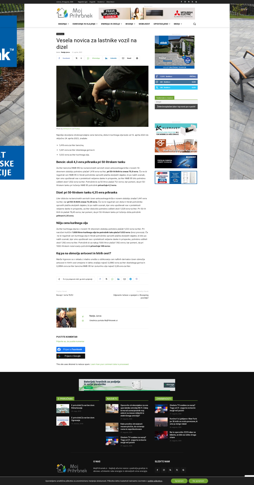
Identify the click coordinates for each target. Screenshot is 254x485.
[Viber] (136, 279)
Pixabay (77, 129)
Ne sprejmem (198, 481)
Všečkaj (193, 76)
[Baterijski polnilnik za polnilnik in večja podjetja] (127, 385)
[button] (194, 24)
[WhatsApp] (112, 279)
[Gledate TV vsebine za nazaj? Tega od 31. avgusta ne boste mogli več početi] (112, 440)
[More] (137, 58)
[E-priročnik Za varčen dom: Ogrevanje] (62, 421)
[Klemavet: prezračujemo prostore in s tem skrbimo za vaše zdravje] (176, 138)
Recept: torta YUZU (64, 295)
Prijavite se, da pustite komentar (70, 341)
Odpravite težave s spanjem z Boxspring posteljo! (130, 296)
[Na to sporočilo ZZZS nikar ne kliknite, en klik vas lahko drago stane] (161, 435)
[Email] (124, 279)
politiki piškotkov (155, 481)
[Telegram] (130, 279)
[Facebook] (181, 1)
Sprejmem (179, 481)
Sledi (194, 82)
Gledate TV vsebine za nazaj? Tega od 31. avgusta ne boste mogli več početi (133, 440)
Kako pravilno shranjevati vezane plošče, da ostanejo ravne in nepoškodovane (132, 426)
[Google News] (196, 1)
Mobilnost (60, 34)
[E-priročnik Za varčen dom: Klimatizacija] (62, 408)
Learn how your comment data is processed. (110, 364)
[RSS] (188, 1)
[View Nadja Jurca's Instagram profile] (82, 321)
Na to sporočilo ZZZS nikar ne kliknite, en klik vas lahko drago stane (183, 434)
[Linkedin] (118, 279)
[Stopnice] (176, 153)
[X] (192, 1)
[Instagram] (185, 1)
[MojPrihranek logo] (77, 13)
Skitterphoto (67, 129)
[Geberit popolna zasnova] (176, 169)
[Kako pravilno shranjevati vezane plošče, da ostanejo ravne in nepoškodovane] (112, 427)
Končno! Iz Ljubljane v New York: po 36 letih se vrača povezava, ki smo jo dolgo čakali (183, 421)
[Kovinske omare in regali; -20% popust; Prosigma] (176, 185)
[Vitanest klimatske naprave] (148, 14)
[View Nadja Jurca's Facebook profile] (82, 317)
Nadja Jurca (65, 52)
